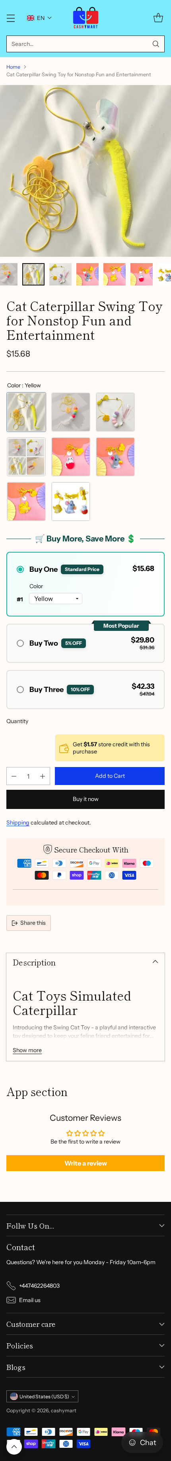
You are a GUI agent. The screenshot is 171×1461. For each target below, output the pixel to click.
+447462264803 (39, 1285)
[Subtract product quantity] (14, 776)
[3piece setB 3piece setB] (71, 501)
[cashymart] (86, 18)
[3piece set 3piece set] (26, 457)
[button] (39, 18)
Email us (30, 1300)
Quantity (17, 721)
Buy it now (86, 799)
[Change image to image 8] (114, 274)
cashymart (63, 1410)
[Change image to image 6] (60, 274)
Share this (33, 922)
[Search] (156, 44)
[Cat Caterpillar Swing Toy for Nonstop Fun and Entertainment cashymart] (85, 171)
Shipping (17, 822)
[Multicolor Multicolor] (71, 412)
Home (13, 67)
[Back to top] (14, 1447)
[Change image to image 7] (87, 274)
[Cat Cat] (71, 457)
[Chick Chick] (26, 501)
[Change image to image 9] (141, 274)
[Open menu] (10, 18)
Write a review (85, 1163)
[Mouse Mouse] (115, 457)
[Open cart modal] (158, 18)
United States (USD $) (44, 1397)
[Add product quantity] (42, 776)
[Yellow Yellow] (26, 412)
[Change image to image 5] (33, 274)
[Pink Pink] (115, 412)
